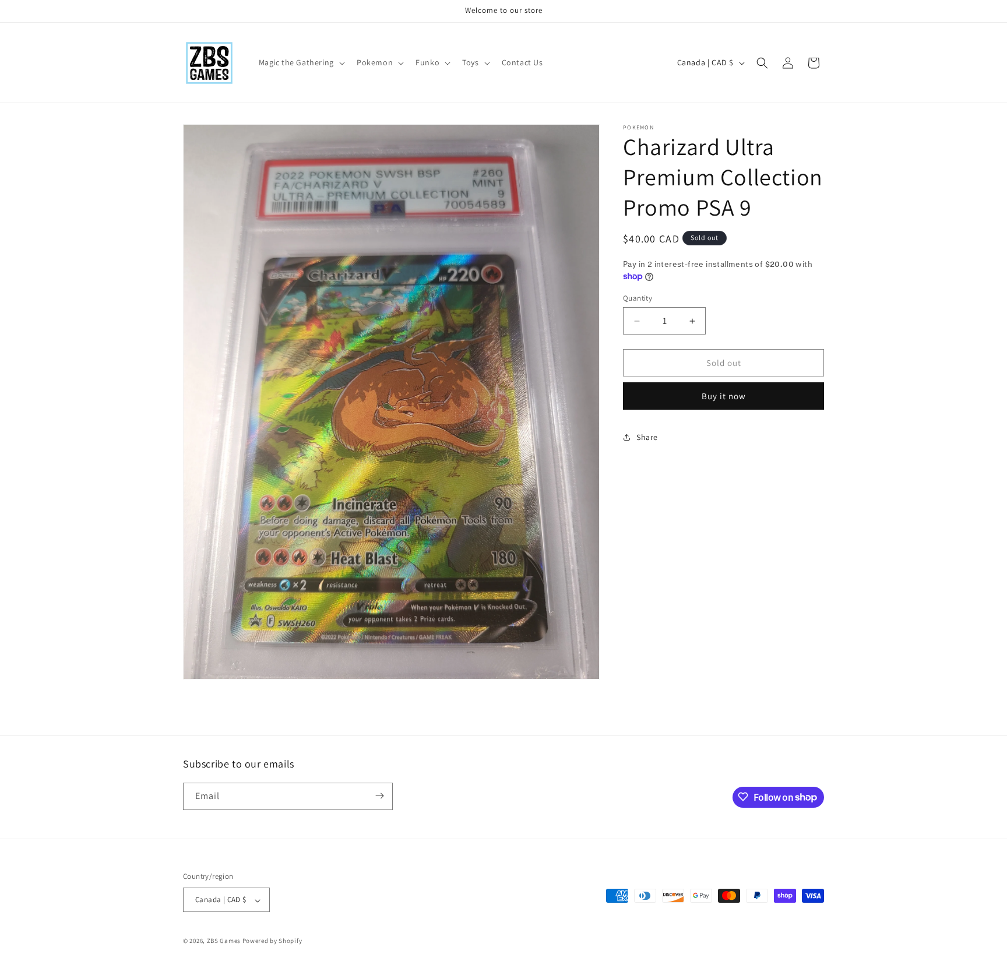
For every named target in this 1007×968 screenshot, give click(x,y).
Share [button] (647, 437)
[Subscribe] (379, 795)
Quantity (637, 298)
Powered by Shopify (272, 941)
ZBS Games (224, 941)
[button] (301, 62)
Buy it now (724, 396)
